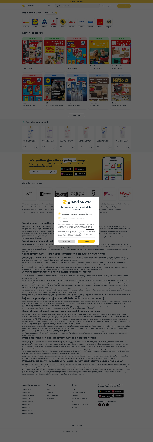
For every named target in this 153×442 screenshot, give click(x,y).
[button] (76, 222)
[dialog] (76, 221)
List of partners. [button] (90, 229)
